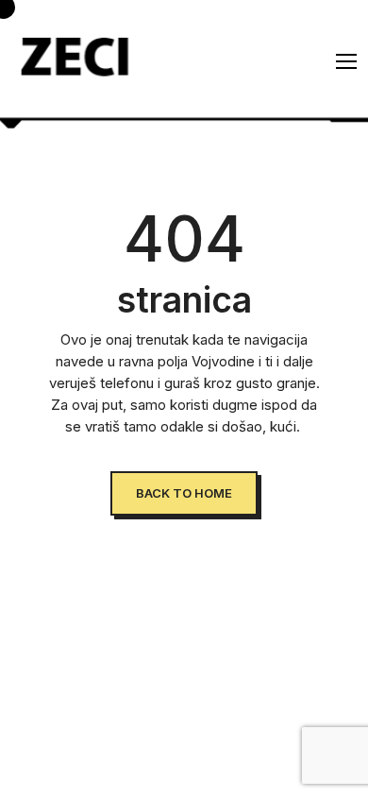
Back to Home (184, 492)
